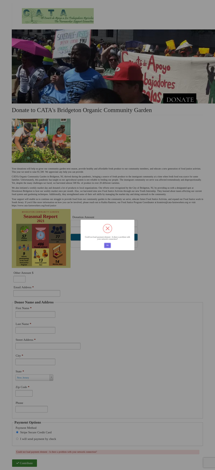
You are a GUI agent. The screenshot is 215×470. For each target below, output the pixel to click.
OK (107, 245)
